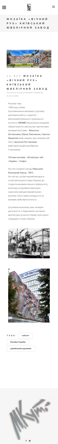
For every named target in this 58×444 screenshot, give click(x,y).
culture (25, 336)
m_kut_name (13, 96)
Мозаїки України (32, 93)
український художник (20, 349)
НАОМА (22, 123)
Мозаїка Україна (18, 342)
